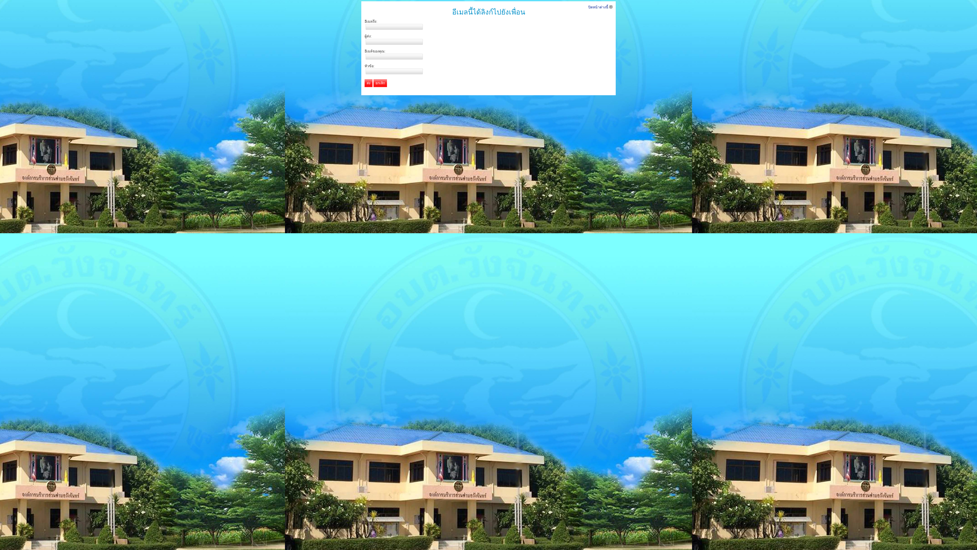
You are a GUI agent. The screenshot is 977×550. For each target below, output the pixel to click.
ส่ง (368, 83)
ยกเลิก (380, 83)
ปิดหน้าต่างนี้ (598, 7)
